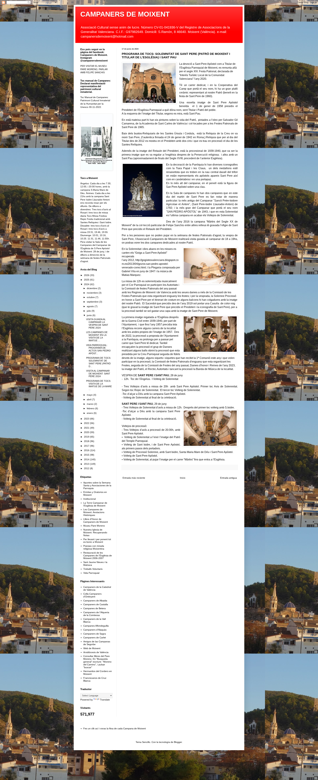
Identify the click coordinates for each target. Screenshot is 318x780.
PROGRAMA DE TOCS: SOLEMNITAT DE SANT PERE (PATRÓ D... (98, 362)
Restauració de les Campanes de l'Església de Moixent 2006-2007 (97, 555)
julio (89, 310)
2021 (87, 427)
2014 (87, 459)
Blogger (178, 742)
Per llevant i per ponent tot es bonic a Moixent (97, 540)
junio (89, 315)
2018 (87, 441)
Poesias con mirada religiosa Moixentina (93, 547)
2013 (87, 464)
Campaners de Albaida (95, 600)
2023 (87, 418)
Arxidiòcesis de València (95, 652)
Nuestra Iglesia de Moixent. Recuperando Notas (95, 532)
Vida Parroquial (91, 573)
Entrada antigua (228, 477)
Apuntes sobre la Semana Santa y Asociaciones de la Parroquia (97, 485)
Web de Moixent (91, 648)
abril (89, 399)
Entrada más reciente (134, 477)
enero (90, 413)
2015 (87, 454)
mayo (90, 394)
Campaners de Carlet (94, 637)
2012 (87, 468)
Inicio (182, 477)
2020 (87, 432)
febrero (91, 408)
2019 (87, 436)
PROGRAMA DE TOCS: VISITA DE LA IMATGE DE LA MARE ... (99, 385)
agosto (91, 306)
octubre (91, 297)
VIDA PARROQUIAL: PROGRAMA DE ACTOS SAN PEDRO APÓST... (98, 349)
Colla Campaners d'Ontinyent (92, 595)
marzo (90, 404)
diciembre (92, 288)
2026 (87, 275)
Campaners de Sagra (94, 633)
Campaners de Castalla (95, 604)
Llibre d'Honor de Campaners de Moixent (95, 520)
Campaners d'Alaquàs (94, 629)
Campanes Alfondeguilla (96, 625)
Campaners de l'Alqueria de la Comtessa (96, 613)
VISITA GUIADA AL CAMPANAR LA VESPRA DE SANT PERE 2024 (97, 323)
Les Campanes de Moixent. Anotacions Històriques (93, 512)
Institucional (89, 499)
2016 (87, 450)
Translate (105, 699)
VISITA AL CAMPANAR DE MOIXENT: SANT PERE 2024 (98, 373)
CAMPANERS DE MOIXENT (125, 14)
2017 (87, 446)
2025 (87, 279)
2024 (87, 284)
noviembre (93, 292)
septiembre (93, 301)
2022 (87, 423)
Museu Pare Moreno (94, 525)
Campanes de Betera (94, 608)
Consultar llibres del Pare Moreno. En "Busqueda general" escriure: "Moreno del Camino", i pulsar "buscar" (97, 662)
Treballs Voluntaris (93, 569)
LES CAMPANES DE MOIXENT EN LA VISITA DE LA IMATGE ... (96, 336)
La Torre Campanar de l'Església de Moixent (95, 504)
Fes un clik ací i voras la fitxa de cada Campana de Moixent (114, 728)
